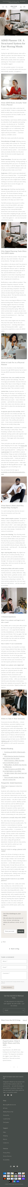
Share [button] (4, 941)
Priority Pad (24, 445)
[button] (3, 7)
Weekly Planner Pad (8, 1111)
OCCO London (11, 1184)
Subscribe (20, 931)
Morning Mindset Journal (9, 1104)
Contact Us (6, 1142)
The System (6, 1122)
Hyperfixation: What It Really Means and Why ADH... (11, 1043)
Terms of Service (7, 1156)
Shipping (5, 1135)
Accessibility (6, 1159)
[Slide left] (10, 1067)
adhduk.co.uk (5, 741)
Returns (5, 1139)
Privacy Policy (6, 1152)
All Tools (5, 1108)
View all (25, 1020)
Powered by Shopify (19, 1184)
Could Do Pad (5, 452)
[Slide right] (17, 1067)
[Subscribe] (23, 1010)
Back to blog (15, 949)
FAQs (4, 1132)
